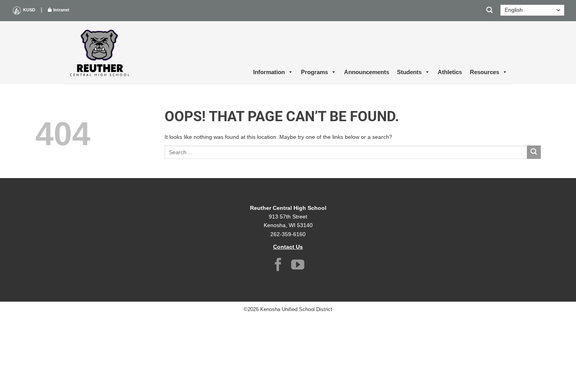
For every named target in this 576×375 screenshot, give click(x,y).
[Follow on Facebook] (278, 265)
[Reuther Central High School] (100, 52)
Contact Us (288, 247)
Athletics (450, 72)
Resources (484, 72)
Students (409, 72)
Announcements (366, 72)
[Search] (489, 10)
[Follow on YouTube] (297, 265)
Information (269, 72)
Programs (314, 72)
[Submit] (534, 152)
